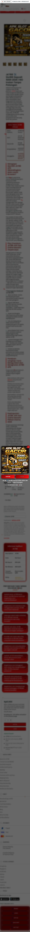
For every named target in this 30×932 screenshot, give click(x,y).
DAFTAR (8, 476)
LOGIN (22, 476)
